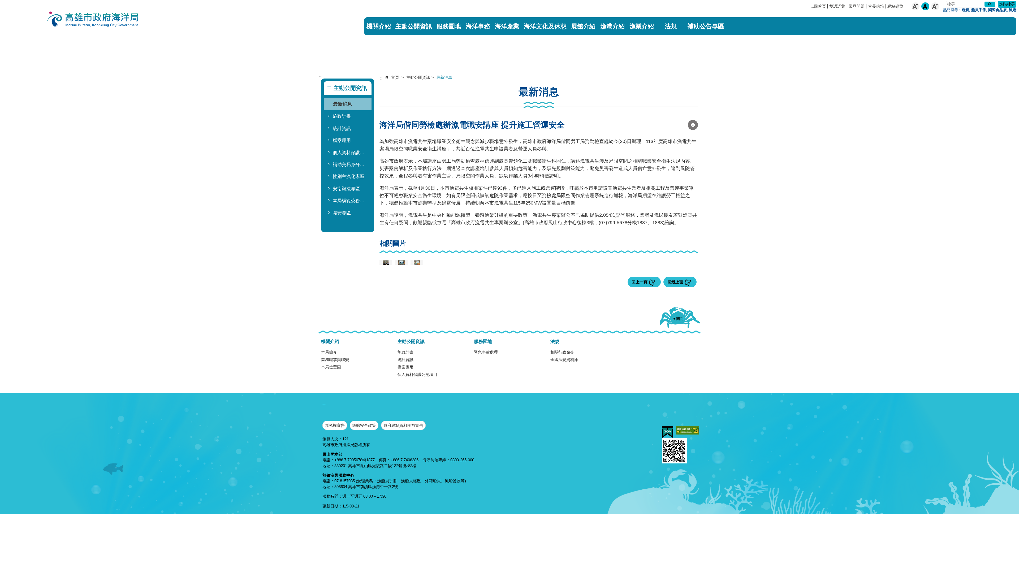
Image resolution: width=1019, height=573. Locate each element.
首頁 (395, 77)
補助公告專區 (706, 26)
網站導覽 (895, 6)
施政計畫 (342, 116)
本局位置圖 (331, 367)
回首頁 (820, 6)
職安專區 (342, 212)
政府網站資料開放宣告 (403, 425)
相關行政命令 (562, 352)
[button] (990, 4)
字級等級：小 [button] (915, 6)
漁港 (1012, 10)
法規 (671, 26)
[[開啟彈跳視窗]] (385, 262)
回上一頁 (639, 282)
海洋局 (93, 20)
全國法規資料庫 (564, 359)
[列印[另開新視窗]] (693, 125)
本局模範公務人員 (351, 200)
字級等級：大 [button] (935, 6)
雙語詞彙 (837, 6)
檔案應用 (342, 140)
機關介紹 (378, 26)
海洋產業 (507, 26)
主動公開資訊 (413, 26)
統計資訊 (342, 128)
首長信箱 (876, 6)
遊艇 (965, 10)
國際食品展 (997, 10)
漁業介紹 (641, 26)
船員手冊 (978, 10)
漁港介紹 (612, 26)
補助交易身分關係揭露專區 (351, 164)
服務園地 (449, 26)
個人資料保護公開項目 (351, 152)
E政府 (667, 432)
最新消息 (342, 104)
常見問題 (857, 6)
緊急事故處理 (486, 352)
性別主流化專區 (348, 176)
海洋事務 (478, 26)
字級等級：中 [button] (925, 6)
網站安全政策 (364, 425)
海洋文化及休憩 (545, 26)
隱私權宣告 (335, 425)
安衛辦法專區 (346, 188)
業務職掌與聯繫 (335, 359)
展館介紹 (583, 26)
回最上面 (675, 282)
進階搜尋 (1007, 4)
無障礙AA (687, 430)
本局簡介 (329, 352)
